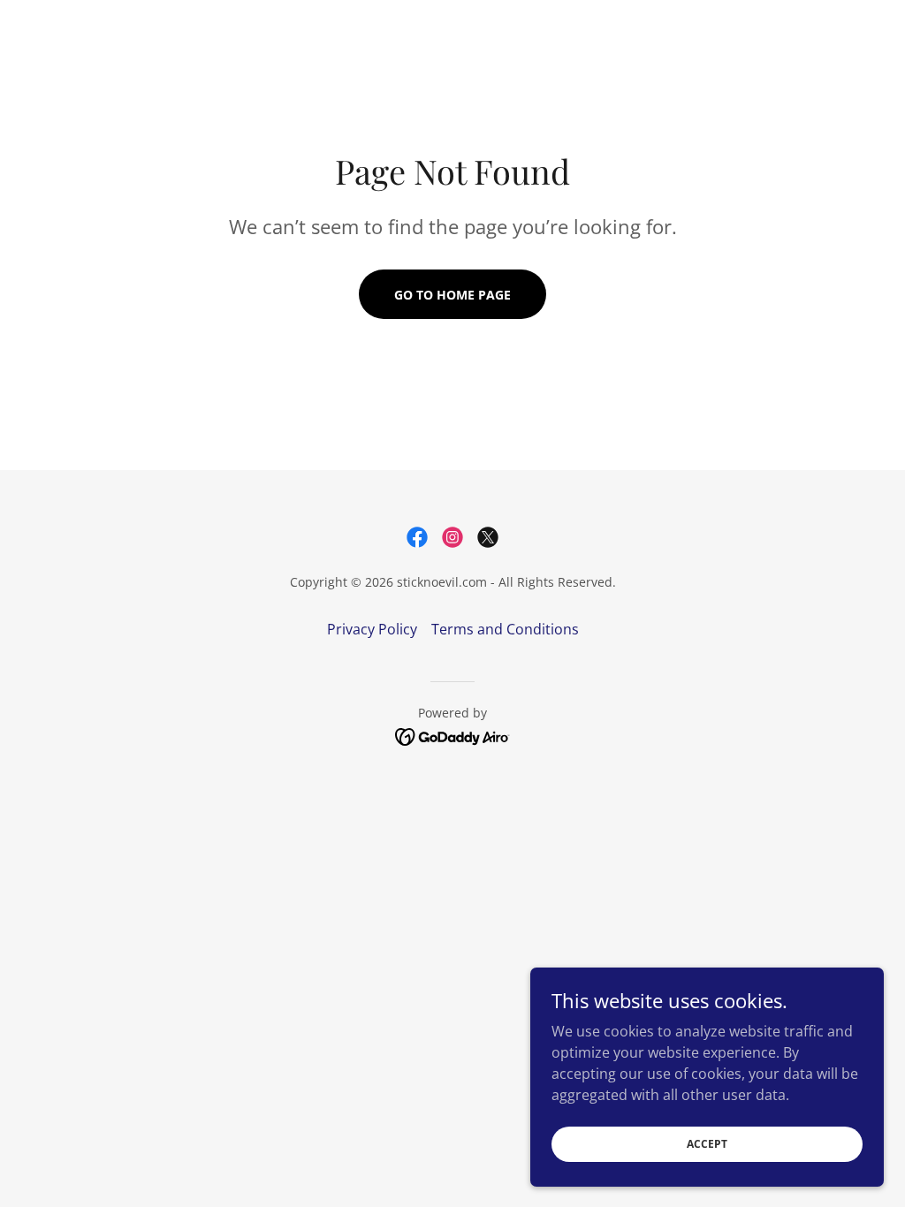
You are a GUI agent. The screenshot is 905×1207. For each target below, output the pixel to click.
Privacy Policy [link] (372, 629)
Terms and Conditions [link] (505, 629)
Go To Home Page (452, 294)
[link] (417, 537)
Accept (707, 1143)
